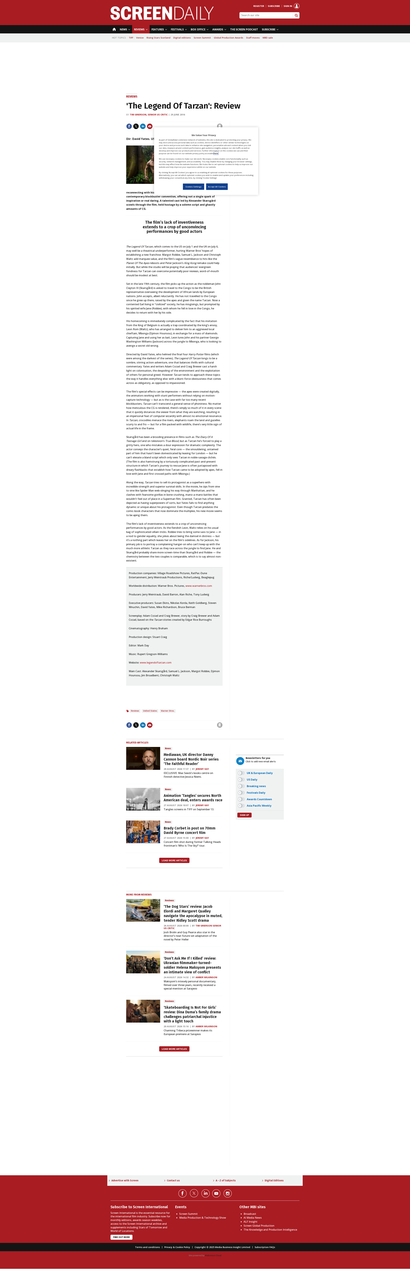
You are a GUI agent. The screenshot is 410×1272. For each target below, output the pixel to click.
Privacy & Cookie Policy (177, 1247)
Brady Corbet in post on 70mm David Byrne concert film (189, 830)
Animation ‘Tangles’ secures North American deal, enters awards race (193, 797)
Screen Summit (202, 37)
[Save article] (220, 126)
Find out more (121, 1237)
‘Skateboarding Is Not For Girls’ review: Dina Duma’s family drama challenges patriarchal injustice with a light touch (192, 1014)
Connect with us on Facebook (182, 1193)
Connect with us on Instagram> (228, 1193)
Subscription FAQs (265, 1247)
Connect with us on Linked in (205, 1193)
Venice (140, 37)
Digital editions (182, 37)
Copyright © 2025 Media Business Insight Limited (222, 1247)
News (168, 748)
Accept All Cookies (217, 186)
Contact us (173, 1180)
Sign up (244, 815)
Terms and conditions (147, 1247)
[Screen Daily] (162, 19)
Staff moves (253, 37)
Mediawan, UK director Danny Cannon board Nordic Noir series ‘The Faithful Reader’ (191, 759)
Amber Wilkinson (206, 977)
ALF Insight (250, 1221)
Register (258, 6)
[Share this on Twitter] (136, 126)
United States (150, 711)
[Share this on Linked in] (143, 126)
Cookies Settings (193, 186)
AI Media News (253, 1217)
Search (296, 15)
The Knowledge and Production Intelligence (270, 1229)
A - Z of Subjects (226, 1180)
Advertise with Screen (124, 1180)
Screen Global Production (259, 1225)
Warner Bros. (167, 711)
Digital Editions (274, 1180)
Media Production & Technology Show (202, 1217)
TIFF (131, 37)
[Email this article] (150, 126)
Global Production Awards (228, 37)
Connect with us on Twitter (194, 1193)
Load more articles (174, 860)
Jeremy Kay (202, 768)
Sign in (288, 6)
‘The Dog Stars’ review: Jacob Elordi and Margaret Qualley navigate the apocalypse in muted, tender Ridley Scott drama (193, 913)
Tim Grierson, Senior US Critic (149, 114)
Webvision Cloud (213, 1255)
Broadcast (250, 1214)
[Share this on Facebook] (129, 126)
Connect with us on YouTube (216, 1193)
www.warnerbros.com (198, 586)
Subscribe (274, 6)
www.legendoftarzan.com (156, 662)
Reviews (131, 96)
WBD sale (267, 37)
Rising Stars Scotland (158, 37)
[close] (222, 119)
